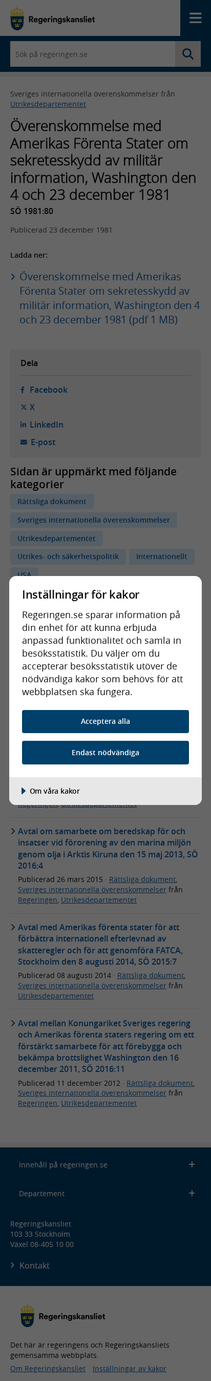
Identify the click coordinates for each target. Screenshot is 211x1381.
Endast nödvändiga (105, 752)
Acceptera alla (105, 721)
